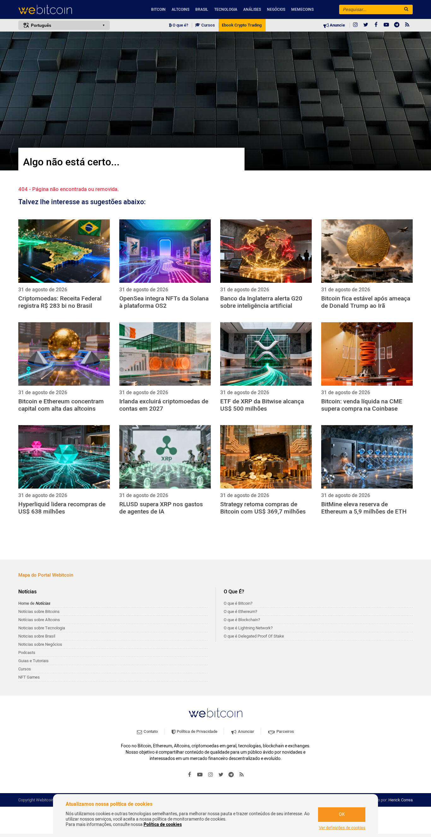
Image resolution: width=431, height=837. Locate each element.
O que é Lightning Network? (248, 628)
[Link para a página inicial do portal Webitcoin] (215, 712)
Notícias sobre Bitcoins (39, 611)
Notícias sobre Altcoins (39, 620)
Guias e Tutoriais (33, 661)
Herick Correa (400, 800)
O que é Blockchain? (242, 620)
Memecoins (302, 9)
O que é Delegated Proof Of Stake (254, 636)
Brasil (201, 9)
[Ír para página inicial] (64, 9)
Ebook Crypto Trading (242, 25)
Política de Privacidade (196, 731)
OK (342, 814)
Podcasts (26, 653)
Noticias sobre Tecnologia (41, 628)
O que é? (180, 25)
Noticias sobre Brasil (36, 636)
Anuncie (337, 25)
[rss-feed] (407, 25)
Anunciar (245, 731)
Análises (252, 9)
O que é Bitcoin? (238, 603)
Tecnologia (225, 9)
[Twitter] (365, 25)
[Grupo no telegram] (397, 25)
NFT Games (29, 677)
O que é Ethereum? (240, 611)
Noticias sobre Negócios (40, 644)
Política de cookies (163, 824)
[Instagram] (355, 25)
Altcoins (180, 9)
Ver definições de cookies (342, 828)
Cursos (207, 25)
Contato (150, 731)
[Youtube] (386, 25)
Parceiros (284, 731)
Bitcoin (158, 9)
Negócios (276, 9)
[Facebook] (376, 25)
